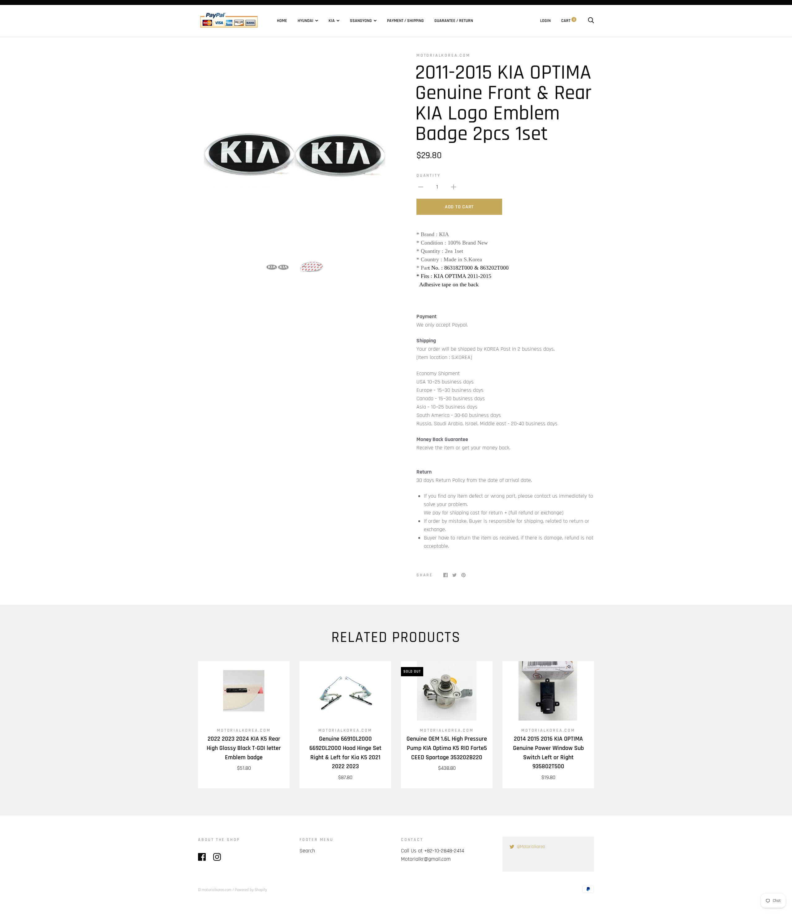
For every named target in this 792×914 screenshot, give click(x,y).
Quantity (428, 175)
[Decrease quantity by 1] (420, 187)
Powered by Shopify (251, 889)
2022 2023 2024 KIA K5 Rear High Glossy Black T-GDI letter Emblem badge (244, 748)
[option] (294, 148)
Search (307, 850)
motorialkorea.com (443, 55)
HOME (282, 21)
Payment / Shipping (405, 21)
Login (545, 21)
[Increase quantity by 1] (453, 187)
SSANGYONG (361, 21)
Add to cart (459, 207)
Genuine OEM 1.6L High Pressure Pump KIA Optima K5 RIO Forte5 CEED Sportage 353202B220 (447, 748)
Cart (568, 21)
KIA (332, 21)
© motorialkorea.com (214, 889)
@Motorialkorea (531, 847)
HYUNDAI (305, 21)
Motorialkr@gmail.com (426, 859)
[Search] (591, 21)
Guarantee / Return (453, 21)
